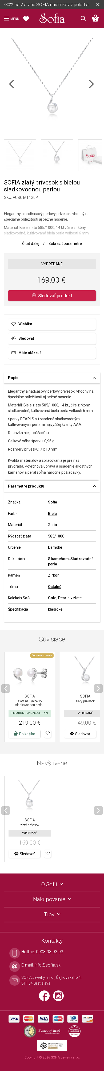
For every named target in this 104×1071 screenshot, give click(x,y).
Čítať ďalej (30, 243)
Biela (52, 513)
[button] (47, 734)
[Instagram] (59, 998)
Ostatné (54, 587)
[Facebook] (46, 998)
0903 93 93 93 (49, 951)
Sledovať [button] (82, 734)
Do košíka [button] (27, 734)
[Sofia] (52, 17)
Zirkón (53, 575)
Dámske (55, 547)
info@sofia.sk (48, 965)
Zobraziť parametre (65, 243)
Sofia (52, 502)
